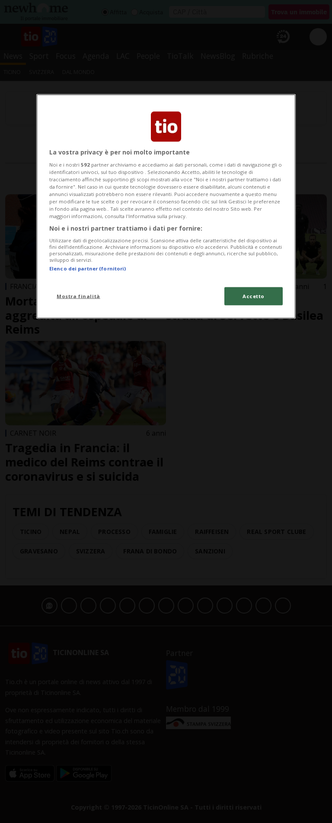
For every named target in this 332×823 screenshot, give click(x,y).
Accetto (254, 296)
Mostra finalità (78, 296)
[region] (166, 206)
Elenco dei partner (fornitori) (87, 268)
